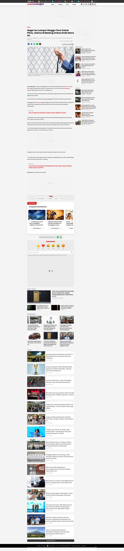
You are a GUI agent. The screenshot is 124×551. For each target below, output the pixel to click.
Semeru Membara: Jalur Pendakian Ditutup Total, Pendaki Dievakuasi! (59, 381)
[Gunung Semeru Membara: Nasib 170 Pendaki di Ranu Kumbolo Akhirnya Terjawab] (36, 361)
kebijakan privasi (76, 546)
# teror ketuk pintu (41, 198)
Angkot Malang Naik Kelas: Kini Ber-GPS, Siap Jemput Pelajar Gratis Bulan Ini (59, 419)
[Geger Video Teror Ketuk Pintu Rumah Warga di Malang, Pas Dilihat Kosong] (56, 309)
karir (58, 546)
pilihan (77, 88)
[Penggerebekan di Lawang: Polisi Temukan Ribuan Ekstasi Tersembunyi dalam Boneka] (36, 461)
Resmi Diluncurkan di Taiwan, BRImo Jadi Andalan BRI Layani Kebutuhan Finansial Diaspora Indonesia (59, 444)
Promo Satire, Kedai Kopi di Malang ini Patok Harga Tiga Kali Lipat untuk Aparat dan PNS (50, 166)
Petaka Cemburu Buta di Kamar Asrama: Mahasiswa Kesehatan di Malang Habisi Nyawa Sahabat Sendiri (60, 519)
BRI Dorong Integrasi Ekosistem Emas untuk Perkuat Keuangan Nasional (59, 494)
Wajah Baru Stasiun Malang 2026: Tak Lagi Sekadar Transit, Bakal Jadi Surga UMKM (59, 406)
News (52, 4)
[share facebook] (28, 44)
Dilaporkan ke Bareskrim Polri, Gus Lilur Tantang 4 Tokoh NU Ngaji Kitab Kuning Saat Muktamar (88, 73)
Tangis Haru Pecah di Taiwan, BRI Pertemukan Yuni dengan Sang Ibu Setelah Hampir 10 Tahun (58, 431)
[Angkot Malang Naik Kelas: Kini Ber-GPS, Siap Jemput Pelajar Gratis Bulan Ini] (36, 424)
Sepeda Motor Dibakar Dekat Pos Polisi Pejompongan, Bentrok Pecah (87, 114)
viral (51, 90)
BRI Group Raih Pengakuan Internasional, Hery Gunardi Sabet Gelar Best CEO (58, 469)
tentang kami (52, 546)
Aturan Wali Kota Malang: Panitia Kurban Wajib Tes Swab (47, 113)
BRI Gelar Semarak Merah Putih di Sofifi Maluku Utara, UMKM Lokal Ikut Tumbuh (60, 394)
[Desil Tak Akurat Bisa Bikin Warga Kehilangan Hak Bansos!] (78, 68)
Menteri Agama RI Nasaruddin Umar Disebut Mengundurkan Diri (88, 50)
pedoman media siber (65, 546)
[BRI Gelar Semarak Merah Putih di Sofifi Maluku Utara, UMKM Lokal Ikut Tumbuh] (36, 399)
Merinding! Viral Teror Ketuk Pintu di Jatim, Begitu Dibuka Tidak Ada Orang (43, 307)
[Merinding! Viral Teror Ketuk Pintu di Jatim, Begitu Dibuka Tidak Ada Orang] (32, 309)
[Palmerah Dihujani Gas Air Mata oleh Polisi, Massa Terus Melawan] (78, 101)
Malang (66, 88)
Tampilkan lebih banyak (50, 540)
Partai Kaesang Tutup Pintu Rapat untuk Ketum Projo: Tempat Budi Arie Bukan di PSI (88, 58)
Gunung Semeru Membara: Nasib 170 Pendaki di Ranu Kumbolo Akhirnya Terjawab (59, 356)
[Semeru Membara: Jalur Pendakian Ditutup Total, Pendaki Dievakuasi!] (36, 386)
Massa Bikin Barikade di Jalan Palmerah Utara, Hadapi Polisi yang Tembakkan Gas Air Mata (88, 91)
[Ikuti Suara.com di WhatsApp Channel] (58, 237)
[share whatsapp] (37, 44)
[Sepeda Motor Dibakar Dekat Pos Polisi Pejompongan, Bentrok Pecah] (78, 116)
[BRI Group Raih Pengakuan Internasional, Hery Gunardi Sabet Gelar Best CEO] (36, 474)
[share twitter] (31, 44)
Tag (50, 196)
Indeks (74, 4)
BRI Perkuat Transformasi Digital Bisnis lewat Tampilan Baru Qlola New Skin (59, 482)
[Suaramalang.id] (35, 5)
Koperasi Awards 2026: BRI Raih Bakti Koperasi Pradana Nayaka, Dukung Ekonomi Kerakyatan (59, 369)
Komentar (50, 241)
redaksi (39, 546)
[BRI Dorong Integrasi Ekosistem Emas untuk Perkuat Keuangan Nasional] (36, 499)
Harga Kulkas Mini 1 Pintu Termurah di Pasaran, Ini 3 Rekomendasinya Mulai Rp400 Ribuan (88, 80)
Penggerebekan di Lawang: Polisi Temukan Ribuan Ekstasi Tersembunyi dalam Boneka (59, 456)
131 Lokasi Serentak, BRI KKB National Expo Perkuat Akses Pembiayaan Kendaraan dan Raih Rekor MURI (59, 507)
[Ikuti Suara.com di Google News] (60, 237)
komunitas (83, 83)
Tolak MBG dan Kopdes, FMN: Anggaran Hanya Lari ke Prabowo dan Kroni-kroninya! (88, 122)
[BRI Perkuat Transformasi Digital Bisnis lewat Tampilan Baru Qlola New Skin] (36, 486)
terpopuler (78, 47)
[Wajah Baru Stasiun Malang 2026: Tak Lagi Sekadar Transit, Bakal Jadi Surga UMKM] (36, 411)
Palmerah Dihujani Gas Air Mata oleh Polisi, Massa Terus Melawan (88, 99)
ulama (38, 102)
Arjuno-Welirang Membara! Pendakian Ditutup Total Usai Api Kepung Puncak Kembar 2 (57, 532)
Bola (67, 4)
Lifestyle (60, 4)
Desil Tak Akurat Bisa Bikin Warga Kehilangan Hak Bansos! (88, 65)
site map (84, 546)
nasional (83, 53)
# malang (49, 198)
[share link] (40, 44)
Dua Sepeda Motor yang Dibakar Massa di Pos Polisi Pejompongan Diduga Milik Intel (88, 107)
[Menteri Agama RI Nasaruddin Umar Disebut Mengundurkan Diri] (78, 53)
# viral (62, 198)
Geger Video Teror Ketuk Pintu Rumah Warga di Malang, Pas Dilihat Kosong (67, 307)
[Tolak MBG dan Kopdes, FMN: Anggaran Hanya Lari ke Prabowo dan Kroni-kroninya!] (78, 124)
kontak (43, 546)
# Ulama (56, 198)
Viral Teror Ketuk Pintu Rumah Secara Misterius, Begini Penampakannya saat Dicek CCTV (63, 293)
